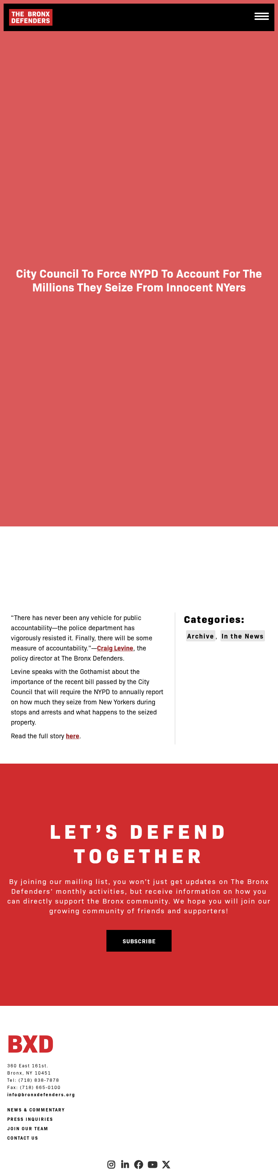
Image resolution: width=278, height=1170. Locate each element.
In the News (243, 635)
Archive (200, 635)
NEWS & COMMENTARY (36, 1110)
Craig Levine (115, 647)
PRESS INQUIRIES (30, 1119)
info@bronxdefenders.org (41, 1094)
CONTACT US (22, 1138)
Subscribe (139, 941)
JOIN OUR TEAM (28, 1128)
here (72, 735)
